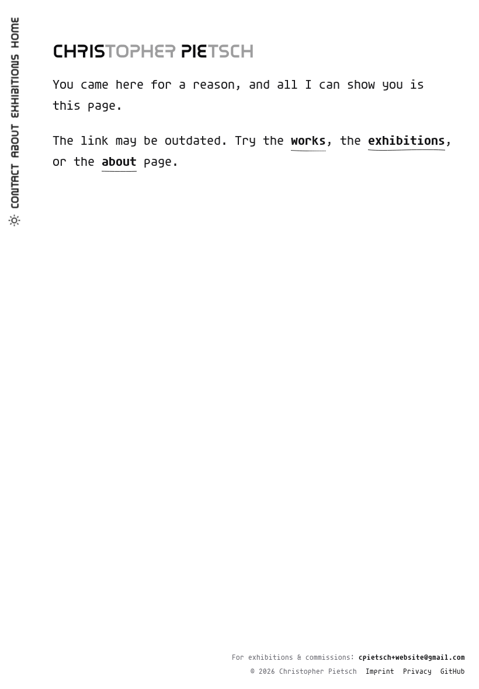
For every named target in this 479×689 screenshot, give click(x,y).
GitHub (452, 672)
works (308, 141)
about (119, 162)
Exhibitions (15, 86)
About (15, 141)
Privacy (417, 672)
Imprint (380, 672)
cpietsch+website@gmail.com (412, 658)
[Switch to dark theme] (14, 221)
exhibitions (406, 141)
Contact (15, 186)
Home (15, 33)
